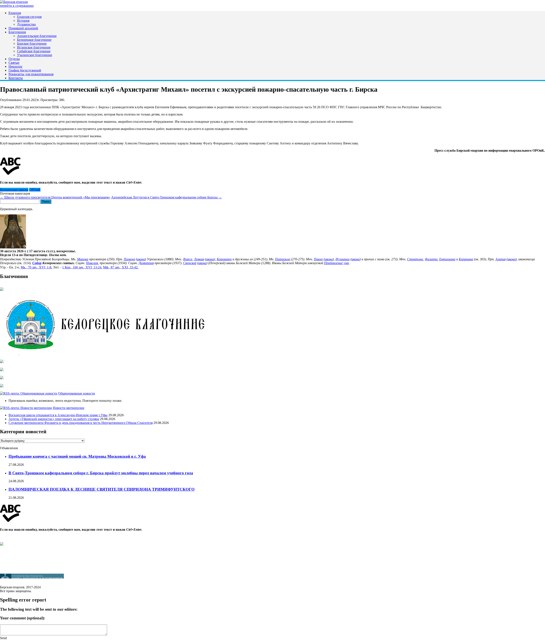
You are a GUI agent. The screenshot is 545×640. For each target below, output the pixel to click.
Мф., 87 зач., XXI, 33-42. (120, 267)
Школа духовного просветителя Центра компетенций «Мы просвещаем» (55, 197)
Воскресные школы (14, 189)
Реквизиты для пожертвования (31, 74)
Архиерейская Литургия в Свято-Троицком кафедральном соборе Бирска (166, 197)
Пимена (129, 259)
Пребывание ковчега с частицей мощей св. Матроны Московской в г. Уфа (77, 456)
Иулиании (343, 259)
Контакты (16, 78)
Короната (224, 259)
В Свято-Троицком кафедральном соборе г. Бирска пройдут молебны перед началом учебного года (101, 473)
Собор (37, 263)
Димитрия (146, 263)
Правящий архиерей (23, 28)
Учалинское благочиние (34, 55)
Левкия (199, 259)
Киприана (466, 259)
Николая (92, 263)
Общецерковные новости (76, 393)
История (23, 20)
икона (141, 259)
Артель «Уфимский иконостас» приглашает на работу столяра (54, 419)
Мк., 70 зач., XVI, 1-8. (36, 267)
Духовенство (26, 24)
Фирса (187, 259)
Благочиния (17, 32)
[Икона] (13, 247)
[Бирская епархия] (14, 2)
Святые (14, 62)
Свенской (189, 263)
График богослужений (25, 70)
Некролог (16, 66)
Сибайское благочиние (33, 51)
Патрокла (282, 259)
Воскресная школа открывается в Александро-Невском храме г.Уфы (58, 415)
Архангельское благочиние (37, 36)
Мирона (82, 259)
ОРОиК (34, 189)
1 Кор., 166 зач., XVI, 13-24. (82, 267)
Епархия (15, 13)
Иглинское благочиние (33, 47)
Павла (318, 259)
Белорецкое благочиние (34, 39)
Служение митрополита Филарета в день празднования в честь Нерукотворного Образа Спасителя (81, 423)
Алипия (500, 259)
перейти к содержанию (17, 5)
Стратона (415, 259)
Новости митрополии (68, 408)
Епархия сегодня (29, 17)
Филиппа (431, 259)
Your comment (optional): (22, 618)
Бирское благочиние (32, 43)
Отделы (14, 59)
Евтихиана (447, 259)
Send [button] (3, 638)
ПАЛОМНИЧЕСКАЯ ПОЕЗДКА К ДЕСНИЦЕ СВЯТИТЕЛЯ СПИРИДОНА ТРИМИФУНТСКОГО (102, 489)
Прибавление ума (336, 263)
